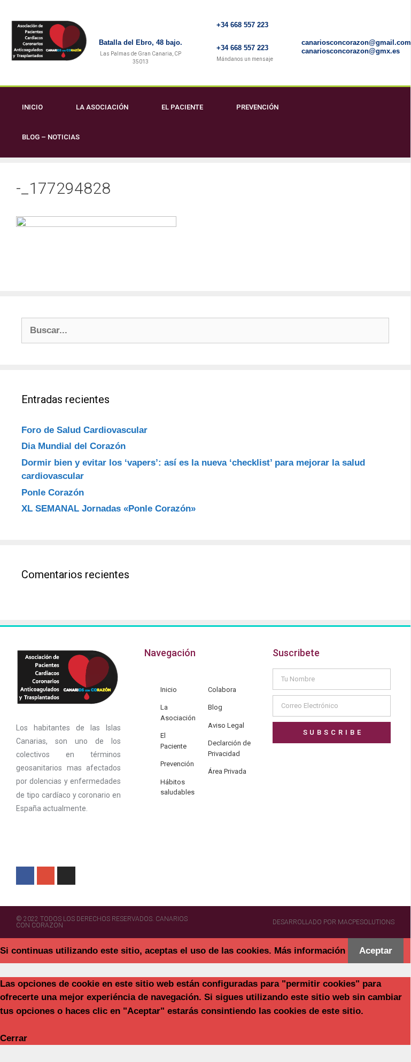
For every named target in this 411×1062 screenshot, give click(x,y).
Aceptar (375, 951)
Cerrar (13, 1038)
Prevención (257, 107)
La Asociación (102, 107)
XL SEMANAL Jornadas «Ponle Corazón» (108, 509)
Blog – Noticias (51, 137)
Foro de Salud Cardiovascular (84, 430)
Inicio (32, 107)
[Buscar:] (205, 330)
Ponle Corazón (52, 492)
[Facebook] (375, 122)
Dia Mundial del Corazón (73, 446)
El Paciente (182, 107)
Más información (309, 951)
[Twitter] (397, 122)
